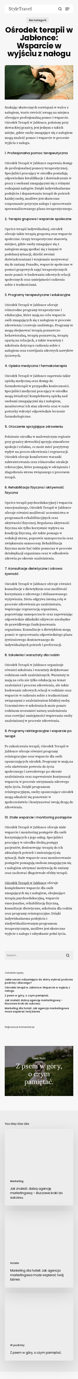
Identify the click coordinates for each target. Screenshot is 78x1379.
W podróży (17, 1345)
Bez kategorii (37, 20)
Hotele (14, 1263)
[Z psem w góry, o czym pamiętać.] (39, 1327)
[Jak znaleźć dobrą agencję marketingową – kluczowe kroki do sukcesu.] (39, 1167)
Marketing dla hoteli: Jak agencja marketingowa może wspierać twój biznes (37, 1010)
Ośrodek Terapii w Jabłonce (25, 883)
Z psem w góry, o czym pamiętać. (27, 995)
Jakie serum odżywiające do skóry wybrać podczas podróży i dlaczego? (39, 981)
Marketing (16, 1181)
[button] (67, 9)
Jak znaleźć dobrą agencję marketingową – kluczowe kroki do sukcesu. (34, 1002)
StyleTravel (20, 9)
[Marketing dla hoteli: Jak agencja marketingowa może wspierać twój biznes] (39, 1249)
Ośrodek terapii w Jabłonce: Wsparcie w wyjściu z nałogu (37, 989)
